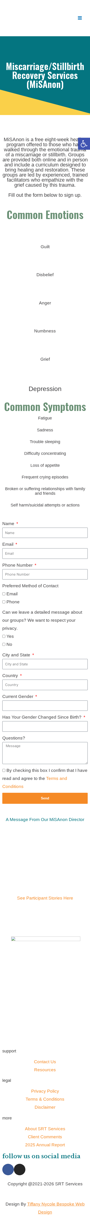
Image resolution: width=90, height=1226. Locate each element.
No (9, 644)
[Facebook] (8, 1169)
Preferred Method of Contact (30, 585)
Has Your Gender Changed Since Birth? (42, 717)
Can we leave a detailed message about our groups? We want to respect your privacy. (42, 620)
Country (10, 675)
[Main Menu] (79, 17)
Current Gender (18, 696)
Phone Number (18, 565)
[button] (84, 144)
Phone (13, 601)
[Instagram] (19, 1169)
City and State (16, 654)
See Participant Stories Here (45, 898)
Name (8, 523)
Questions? (13, 738)
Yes (10, 636)
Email (8, 544)
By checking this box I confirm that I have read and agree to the (44, 778)
